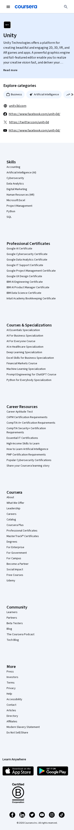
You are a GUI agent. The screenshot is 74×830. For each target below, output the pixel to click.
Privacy (11, 688)
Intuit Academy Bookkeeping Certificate (31, 298)
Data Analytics (15, 184)
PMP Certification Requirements (26, 455)
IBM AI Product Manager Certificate (28, 287)
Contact (11, 705)
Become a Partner (18, 564)
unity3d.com (17, 106)
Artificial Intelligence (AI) (21, 173)
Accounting (13, 167)
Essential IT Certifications (22, 438)
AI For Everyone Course (21, 341)
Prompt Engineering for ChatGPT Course (31, 374)
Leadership (13, 508)
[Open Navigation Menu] (8, 7)
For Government (17, 553)
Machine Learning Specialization (26, 369)
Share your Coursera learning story (28, 466)
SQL (9, 217)
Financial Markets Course (22, 363)
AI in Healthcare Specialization (25, 347)
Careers (11, 514)
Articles (11, 710)
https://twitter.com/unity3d (29, 122)
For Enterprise (15, 547)
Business (16, 94)
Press (10, 672)
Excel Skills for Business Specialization (30, 358)
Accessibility (14, 699)
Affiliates (12, 721)
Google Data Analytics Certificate (27, 260)
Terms (11, 683)
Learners (12, 612)
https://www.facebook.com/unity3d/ (34, 114)
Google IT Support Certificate (25, 265)
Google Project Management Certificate (31, 271)
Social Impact (15, 569)
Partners (12, 618)
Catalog (11, 520)
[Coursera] (26, 6)
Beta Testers (15, 623)
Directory (12, 716)
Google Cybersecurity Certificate (27, 254)
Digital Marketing (17, 189)
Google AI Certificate (19, 249)
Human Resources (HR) (20, 195)
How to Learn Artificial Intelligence (27, 449)
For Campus (14, 558)
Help (9, 694)
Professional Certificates (22, 531)
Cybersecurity (15, 178)
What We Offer (15, 503)
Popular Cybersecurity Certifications (29, 460)
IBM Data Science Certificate (24, 293)
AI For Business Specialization (25, 336)
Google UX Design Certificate (24, 276)
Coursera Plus (15, 525)
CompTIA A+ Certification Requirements (31, 423)
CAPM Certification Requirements (27, 417)
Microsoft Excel (16, 200)
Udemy (11, 581)
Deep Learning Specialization (24, 352)
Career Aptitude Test (20, 412)
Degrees (12, 542)
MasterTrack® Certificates (23, 536)
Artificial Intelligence (46, 94)
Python (11, 211)
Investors (12, 677)
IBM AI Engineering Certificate (25, 282)
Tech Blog (13, 640)
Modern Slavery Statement (23, 727)
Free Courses (15, 575)
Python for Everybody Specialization (29, 380)
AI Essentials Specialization (23, 330)
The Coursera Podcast (20, 634)
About (10, 497)
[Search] (66, 7)
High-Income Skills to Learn (23, 444)
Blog (9, 629)
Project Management (19, 206)
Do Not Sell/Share (17, 733)
